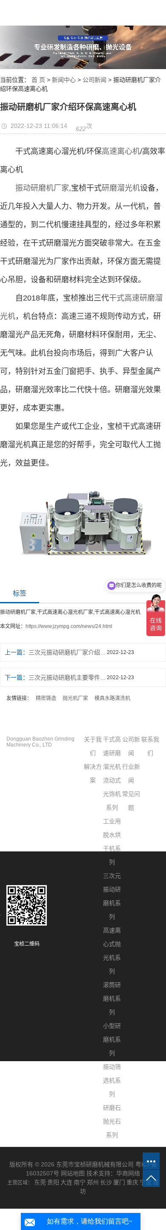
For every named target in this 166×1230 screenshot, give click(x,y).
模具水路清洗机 (112, 698)
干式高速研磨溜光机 (112, 753)
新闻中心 (64, 79)
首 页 (38, 79)
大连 (66, 1182)
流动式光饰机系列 (112, 794)
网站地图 (73, 1173)
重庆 (132, 1182)
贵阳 (53, 1182)
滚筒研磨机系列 (112, 998)
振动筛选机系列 (112, 1080)
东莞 (40, 1182)
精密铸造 (46, 698)
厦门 (119, 1182)
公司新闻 (94, 79)
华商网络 (128, 1173)
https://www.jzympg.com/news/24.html (69, 626)
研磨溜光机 (121, 188)
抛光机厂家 (75, 698)
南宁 (80, 1182)
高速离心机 (121, 151)
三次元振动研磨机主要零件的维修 (68, 677)
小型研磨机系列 (112, 1039)
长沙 (106, 1182)
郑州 (93, 1182)
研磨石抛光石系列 (112, 1121)
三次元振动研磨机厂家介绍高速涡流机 (68, 652)
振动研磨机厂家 (42, 188)
